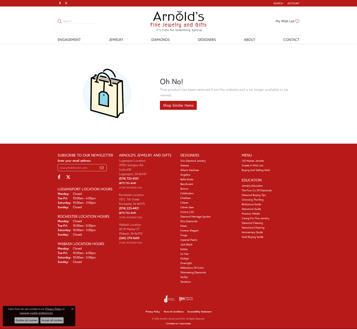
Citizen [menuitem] (184, 202)
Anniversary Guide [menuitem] (252, 232)
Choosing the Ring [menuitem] (252, 199)
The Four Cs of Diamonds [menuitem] (257, 190)
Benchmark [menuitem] (186, 184)
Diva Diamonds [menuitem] (189, 221)
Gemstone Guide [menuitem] (251, 209)
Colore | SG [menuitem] (187, 212)
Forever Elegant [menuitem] (189, 230)
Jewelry (116, 39)
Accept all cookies (51, 320)
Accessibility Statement (199, 311)
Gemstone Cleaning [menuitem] (253, 227)
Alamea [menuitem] (184, 165)
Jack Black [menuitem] (186, 244)
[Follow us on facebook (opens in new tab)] (60, 3)
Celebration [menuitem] (187, 193)
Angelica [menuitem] (185, 174)
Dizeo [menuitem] (183, 226)
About (249, 39)
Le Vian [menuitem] (184, 253)
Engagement (69, 39)
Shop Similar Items (178, 105)
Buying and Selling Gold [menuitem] (256, 170)
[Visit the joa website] (169, 299)
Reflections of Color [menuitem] (192, 267)
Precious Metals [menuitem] (251, 213)
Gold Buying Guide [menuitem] (252, 237)
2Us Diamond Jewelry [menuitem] (193, 160)
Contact (291, 39)
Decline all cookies (26, 320)
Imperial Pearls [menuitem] (188, 240)
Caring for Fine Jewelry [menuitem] (255, 218)
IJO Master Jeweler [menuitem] (253, 160)
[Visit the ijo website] (186, 299)
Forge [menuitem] (183, 235)
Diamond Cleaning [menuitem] (252, 223)
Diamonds (160, 39)
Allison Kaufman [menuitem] (189, 170)
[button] (278, 3)
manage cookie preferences (36, 313)
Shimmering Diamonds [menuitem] (193, 272)
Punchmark (185, 323)
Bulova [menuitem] (184, 188)
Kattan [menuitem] (184, 249)
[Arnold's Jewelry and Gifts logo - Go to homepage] (178, 21)
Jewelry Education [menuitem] (252, 185)
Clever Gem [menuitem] (187, 207)
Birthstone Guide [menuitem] (251, 204)
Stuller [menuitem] (184, 277)
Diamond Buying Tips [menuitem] (254, 195)
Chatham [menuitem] (185, 198)
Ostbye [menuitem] (184, 258)
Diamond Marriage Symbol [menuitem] (195, 216)
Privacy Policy (153, 311)
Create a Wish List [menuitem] (252, 165)
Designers (207, 39)
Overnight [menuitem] (186, 263)
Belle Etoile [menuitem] (186, 179)
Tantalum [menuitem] (185, 281)
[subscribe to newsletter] (102, 167)
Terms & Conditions (174, 311)
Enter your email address (74, 160)
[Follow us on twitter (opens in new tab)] (66, 3)
